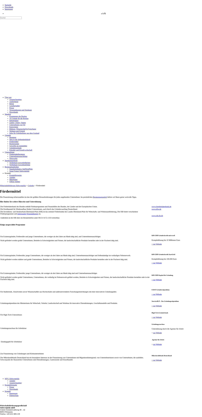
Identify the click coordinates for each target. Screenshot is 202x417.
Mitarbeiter (13, 180)
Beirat (11, 104)
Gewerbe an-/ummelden (18, 146)
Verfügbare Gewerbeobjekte (19, 165)
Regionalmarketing (12, 167)
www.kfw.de (156, 209)
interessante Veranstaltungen (27, 214)
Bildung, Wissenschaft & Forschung (22, 129)
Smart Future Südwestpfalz (19, 171)
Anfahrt (12, 177)
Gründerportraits (15, 148)
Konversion (13, 127)
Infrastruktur (13, 121)
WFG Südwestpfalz (12, 379)
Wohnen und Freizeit (17, 131)
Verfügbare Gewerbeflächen (19, 163)
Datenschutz (13, 396)
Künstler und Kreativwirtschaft (20, 150)
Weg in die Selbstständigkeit (19, 140)
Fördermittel (13, 142)
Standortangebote (11, 161)
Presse (11, 108)
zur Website (157, 333)
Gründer (8, 135)
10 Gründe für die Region (18, 118)
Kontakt (8, 391)
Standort (8, 114)
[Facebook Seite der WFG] (2, 402)
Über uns (8, 97)
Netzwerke (13, 158)
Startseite (8, 5)
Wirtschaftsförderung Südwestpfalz (13, 186)
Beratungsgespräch (100, 197)
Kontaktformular (15, 175)
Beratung (12, 137)
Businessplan (14, 144)
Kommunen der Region (18, 116)
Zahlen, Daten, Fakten (17, 123)
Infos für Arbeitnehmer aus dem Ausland (24, 133)
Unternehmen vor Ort (17, 125)
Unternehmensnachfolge (18, 156)
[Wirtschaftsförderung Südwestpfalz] (11, 30)
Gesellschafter (14, 106)
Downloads (9, 7)
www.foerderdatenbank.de (161, 207)
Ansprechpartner (15, 100)
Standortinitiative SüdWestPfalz (21, 169)
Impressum (9, 9)
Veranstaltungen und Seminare (20, 110)
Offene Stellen (14, 182)
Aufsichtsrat (13, 102)
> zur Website (157, 244)
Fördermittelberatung (17, 154)
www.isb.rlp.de (157, 216)
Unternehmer (9, 152)
